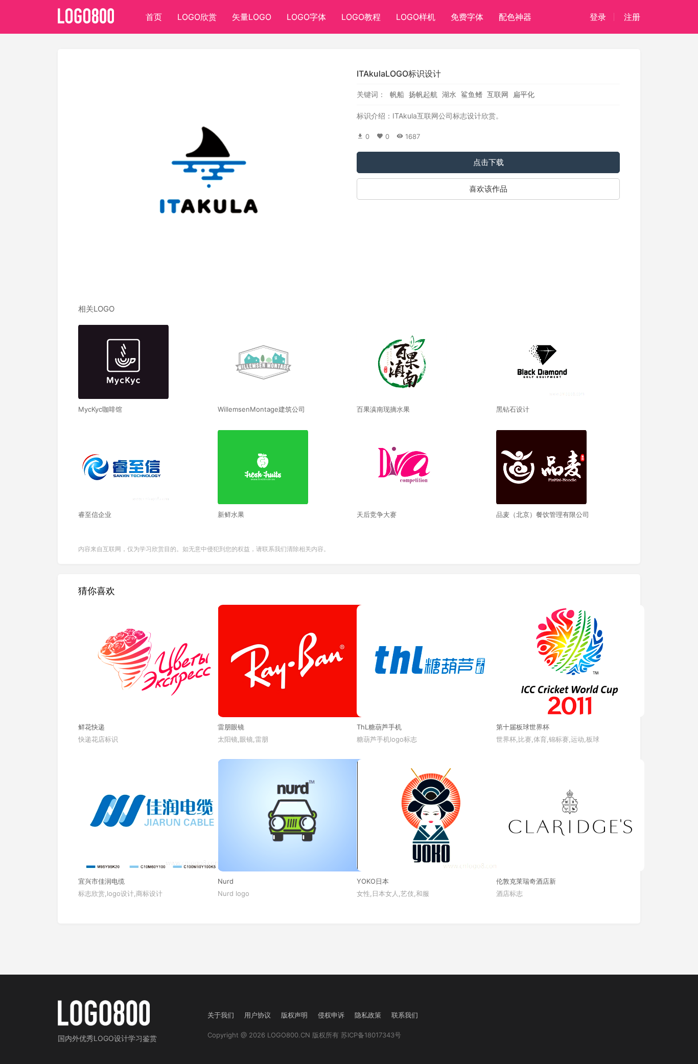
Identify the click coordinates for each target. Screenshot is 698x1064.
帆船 (397, 94)
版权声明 (294, 1015)
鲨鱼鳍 (471, 94)
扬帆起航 (423, 94)
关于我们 (220, 1015)
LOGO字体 (306, 17)
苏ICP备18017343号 (371, 1035)
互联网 (497, 94)
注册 (632, 17)
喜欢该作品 (488, 189)
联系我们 (404, 1015)
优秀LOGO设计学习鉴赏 (118, 1038)
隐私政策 (368, 1015)
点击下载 (488, 162)
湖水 (449, 94)
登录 (598, 17)
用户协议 (257, 1015)
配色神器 (515, 17)
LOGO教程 (361, 17)
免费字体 (467, 17)
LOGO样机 (415, 17)
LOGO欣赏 (197, 17)
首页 (154, 17)
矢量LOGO (251, 17)
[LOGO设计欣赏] (86, 13)
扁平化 (523, 94)
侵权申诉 (331, 1015)
